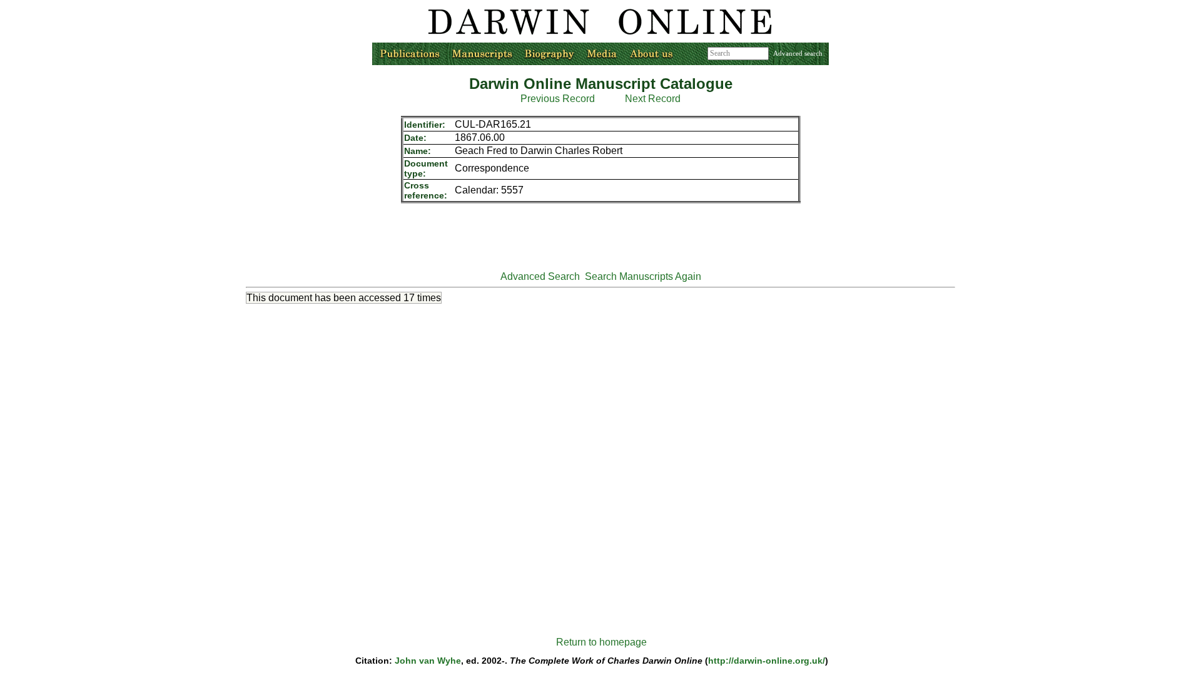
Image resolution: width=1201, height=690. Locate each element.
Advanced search (798, 53)
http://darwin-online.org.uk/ (766, 661)
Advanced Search (540, 276)
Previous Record (557, 98)
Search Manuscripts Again (643, 276)
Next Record (653, 98)
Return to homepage (601, 642)
